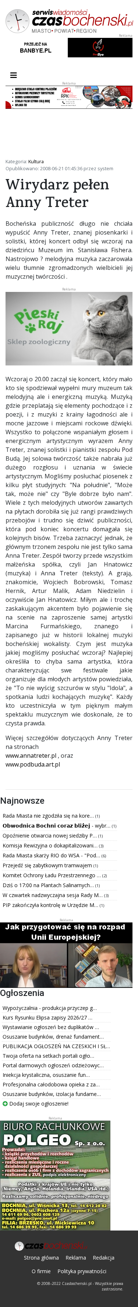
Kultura (36, 161)
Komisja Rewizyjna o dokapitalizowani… (51, 845)
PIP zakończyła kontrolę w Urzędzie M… (51, 904)
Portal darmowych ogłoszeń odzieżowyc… (53, 1065)
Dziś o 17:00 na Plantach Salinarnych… (49, 885)
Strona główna (41, 1257)
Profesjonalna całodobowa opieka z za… (51, 1084)
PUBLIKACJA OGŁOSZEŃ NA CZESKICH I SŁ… (56, 1046)
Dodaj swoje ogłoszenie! (38, 1103)
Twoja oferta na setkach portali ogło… (48, 1055)
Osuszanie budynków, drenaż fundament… (53, 1036)
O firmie (41, 1271)
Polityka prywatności (81, 1271)
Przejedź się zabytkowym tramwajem (48, 865)
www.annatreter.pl (31, 755)
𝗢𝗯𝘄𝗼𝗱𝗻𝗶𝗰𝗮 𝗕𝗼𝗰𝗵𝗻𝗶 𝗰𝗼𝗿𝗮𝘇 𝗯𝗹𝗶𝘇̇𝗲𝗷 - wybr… (57, 825)
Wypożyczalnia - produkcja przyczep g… (50, 1007)
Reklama (76, 1257)
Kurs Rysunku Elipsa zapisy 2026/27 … (47, 1017)
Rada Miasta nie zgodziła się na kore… (49, 815)
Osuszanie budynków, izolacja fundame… (52, 1093)
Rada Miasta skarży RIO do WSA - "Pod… (52, 855)
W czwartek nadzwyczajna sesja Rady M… (53, 895)
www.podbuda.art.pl (33, 764)
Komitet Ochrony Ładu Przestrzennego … (52, 875)
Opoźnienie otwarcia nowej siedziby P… (50, 835)
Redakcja (103, 1257)
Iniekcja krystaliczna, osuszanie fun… (46, 1074)
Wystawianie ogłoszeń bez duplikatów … (51, 1027)
